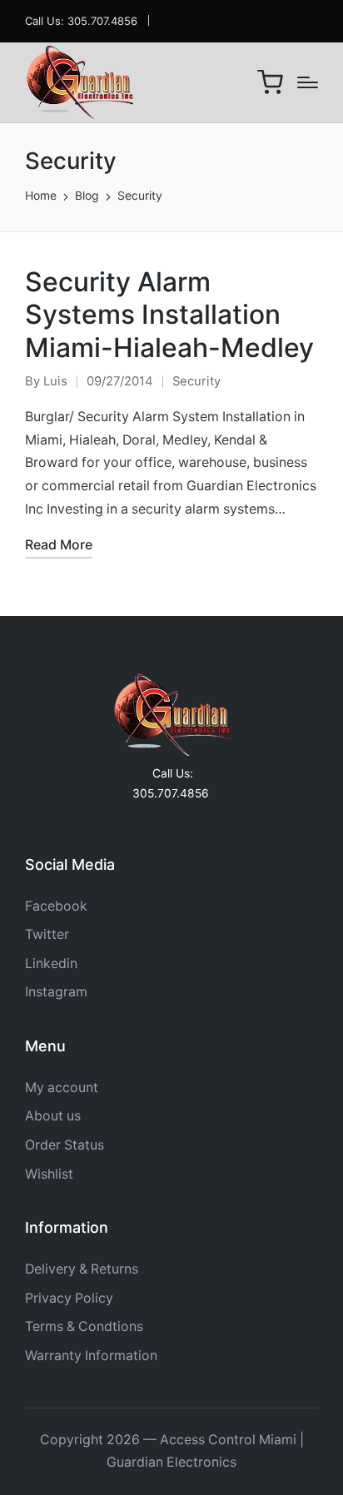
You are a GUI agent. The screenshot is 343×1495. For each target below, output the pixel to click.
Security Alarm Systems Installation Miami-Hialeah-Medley (169, 315)
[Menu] (307, 82)
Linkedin (51, 963)
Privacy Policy (69, 1298)
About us (53, 1116)
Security (196, 381)
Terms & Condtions (84, 1326)
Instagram (56, 992)
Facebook (56, 906)
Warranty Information (91, 1355)
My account (61, 1087)
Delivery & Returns (81, 1269)
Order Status (64, 1145)
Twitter (47, 934)
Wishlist (49, 1174)
